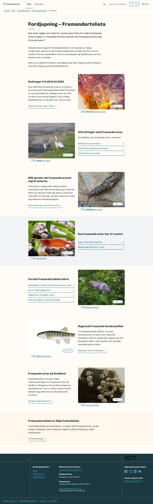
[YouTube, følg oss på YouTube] (139, 471)
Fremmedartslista (23, 10)
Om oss (35, 471)
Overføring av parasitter (89, 153)
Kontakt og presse (39, 477)
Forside (6, 10)
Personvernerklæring (9, 501)
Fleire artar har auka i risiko (41, 106)
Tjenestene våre (38, 474)
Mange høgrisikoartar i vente (91, 247)
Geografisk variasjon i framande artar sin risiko (50, 285)
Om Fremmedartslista (39, 10)
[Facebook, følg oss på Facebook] (125, 471)
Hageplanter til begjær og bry (41, 295)
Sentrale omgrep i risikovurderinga (44, 300)
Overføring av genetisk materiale (93, 148)
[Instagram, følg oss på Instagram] (130, 471)
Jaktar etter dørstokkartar (90, 242)
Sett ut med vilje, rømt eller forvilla (43, 205)
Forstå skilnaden (35, 439)
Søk (136, 4)
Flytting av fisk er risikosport (91, 350)
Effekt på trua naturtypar (89, 143)
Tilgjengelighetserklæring (28, 501)
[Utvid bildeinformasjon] (82, 111)
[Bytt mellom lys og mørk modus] (104, 4)
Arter (29, 4)
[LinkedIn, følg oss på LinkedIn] (135, 471)
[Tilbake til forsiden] (11, 4)
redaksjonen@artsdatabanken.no (70, 470)
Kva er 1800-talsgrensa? (39, 290)
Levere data (53, 501)
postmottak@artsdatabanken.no (70, 488)
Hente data (43, 501)
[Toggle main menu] (145, 4)
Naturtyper (39, 4)
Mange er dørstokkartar (39, 401)
